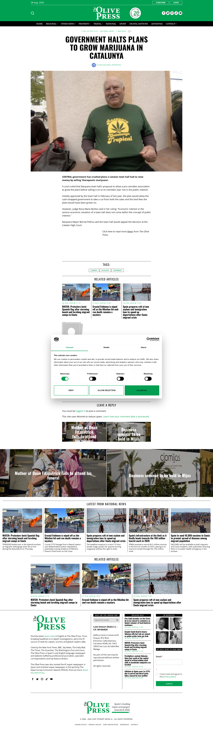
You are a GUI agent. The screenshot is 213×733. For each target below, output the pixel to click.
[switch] (92, 379)
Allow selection (106, 390)
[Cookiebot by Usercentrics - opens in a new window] (148, 339)
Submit (169, 683)
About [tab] (143, 347)
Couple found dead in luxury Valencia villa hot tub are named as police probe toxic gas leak (137, 634)
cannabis (94, 270)
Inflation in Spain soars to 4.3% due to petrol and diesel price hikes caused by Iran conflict (137, 673)
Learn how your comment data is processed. (126, 416)
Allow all (142, 390)
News (130, 231)
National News (107, 31)
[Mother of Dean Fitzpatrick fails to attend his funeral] (84, 432)
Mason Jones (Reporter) (110, 65)
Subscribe (160, 2)
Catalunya (105, 270)
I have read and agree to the (171, 675)
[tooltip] (164, 13)
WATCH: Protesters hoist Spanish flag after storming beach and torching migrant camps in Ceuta (76, 310)
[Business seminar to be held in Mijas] (129, 432)
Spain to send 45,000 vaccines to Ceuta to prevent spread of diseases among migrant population (190, 538)
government (117, 270)
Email (159, 656)
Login (176, 2)
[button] (117, 620)
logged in (80, 410)
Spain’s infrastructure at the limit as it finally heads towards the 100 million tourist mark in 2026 (148, 538)
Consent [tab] (69, 347)
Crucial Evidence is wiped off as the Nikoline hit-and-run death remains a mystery (106, 310)
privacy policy (169, 676)
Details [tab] (107, 347)
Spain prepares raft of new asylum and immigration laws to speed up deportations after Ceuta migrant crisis (136, 312)
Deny (71, 390)
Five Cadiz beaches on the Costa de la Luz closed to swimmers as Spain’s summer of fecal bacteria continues (137, 622)
